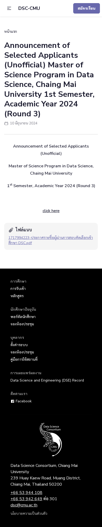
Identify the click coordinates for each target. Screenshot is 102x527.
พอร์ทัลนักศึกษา (23, 316)
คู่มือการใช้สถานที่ (24, 359)
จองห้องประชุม (22, 324)
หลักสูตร (17, 296)
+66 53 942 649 (26, 499)
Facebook (24, 401)
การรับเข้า (18, 288)
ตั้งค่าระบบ (19, 344)
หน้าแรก (10, 31)
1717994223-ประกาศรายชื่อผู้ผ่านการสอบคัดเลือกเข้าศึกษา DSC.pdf (50, 240)
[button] (9, 8)
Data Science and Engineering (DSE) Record (47, 380)
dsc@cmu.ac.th (23, 505)
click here (51, 211)
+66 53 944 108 (26, 493)
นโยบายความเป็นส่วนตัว (28, 513)
